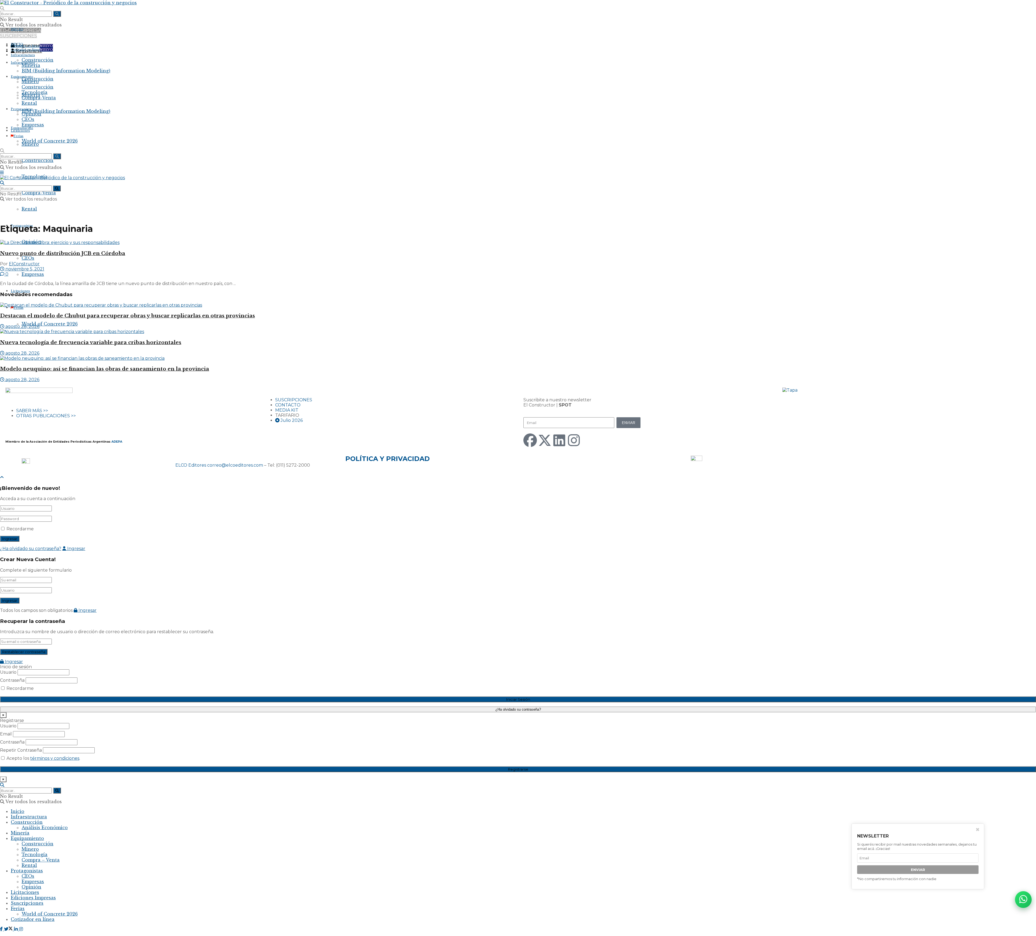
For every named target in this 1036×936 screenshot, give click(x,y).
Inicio (17, 811)
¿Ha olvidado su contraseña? (30, 548)
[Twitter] (544, 440)
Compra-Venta (39, 192)
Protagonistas (22, 109)
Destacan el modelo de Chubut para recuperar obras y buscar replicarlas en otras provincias (127, 316)
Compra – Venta (41, 860)
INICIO (17, 29)
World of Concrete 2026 (50, 324)
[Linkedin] (559, 440)
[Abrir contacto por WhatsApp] (1023, 899)
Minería (31, 65)
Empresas (33, 274)
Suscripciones (27, 903)
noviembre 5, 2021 (24, 269)
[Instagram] (574, 440)
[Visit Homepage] (68, 2)
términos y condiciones (54, 758)
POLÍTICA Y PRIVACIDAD (387, 459)
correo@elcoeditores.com (235, 465)
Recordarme (20, 528)
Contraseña (12, 680)
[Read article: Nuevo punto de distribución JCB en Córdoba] (518, 242)
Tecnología (34, 92)
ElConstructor (24, 263)
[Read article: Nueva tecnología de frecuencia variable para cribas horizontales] (518, 331)
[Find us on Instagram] (21, 929)
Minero (30, 144)
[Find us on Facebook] (2, 929)
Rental (29, 209)
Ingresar (75, 548)
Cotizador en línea (32, 46)
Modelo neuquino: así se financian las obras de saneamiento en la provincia (104, 369)
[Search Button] (2, 8)
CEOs (28, 258)
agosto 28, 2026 (21, 326)
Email (6, 734)
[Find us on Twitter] (9, 929)
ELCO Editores (190, 465)
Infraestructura (23, 55)
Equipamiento (22, 77)
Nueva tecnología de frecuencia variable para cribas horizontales (90, 342)
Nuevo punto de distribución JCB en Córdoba (62, 253)
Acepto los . (42, 758)
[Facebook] (530, 440)
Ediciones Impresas (33, 897)
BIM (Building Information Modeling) (66, 111)
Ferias (18, 308)
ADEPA (116, 441)
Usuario (8, 672)
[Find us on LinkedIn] (16, 929)
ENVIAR (918, 869)
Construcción (37, 160)
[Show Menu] (2, 172)
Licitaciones (20, 291)
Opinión (31, 114)
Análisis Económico (45, 827)
